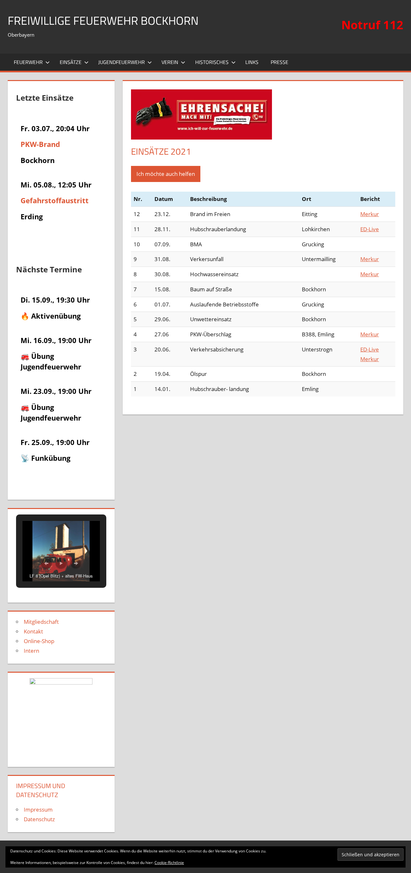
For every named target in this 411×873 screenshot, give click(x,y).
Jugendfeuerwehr (121, 62)
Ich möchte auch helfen (165, 173)
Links (251, 62)
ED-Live (369, 229)
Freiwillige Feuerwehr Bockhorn (103, 20)
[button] (46, 563)
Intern (31, 650)
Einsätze (71, 62)
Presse (279, 62)
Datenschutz (39, 819)
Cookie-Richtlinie (169, 862)
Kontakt (33, 631)
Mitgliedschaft (41, 621)
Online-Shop (39, 641)
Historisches (212, 62)
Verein (170, 62)
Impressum (38, 809)
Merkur (369, 214)
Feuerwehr (28, 62)
